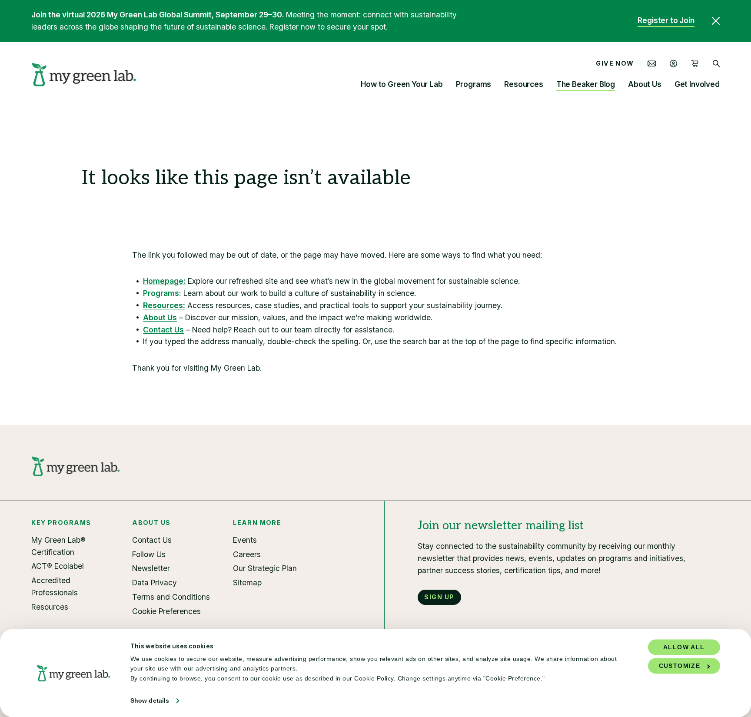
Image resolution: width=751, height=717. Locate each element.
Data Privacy (154, 582)
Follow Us (149, 554)
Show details (149, 700)
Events (245, 539)
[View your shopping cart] (695, 63)
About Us (644, 84)
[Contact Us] (652, 63)
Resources (523, 84)
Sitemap (247, 582)
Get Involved (697, 84)
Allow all (684, 647)
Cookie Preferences (166, 611)
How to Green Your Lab (401, 84)
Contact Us (163, 329)
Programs (474, 84)
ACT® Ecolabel (57, 566)
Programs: (162, 293)
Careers (247, 554)
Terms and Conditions (171, 596)
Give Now (615, 63)
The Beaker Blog (585, 84)
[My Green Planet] (84, 74)
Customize (680, 665)
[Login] (673, 63)
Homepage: (164, 280)
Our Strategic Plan (265, 568)
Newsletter (151, 568)
